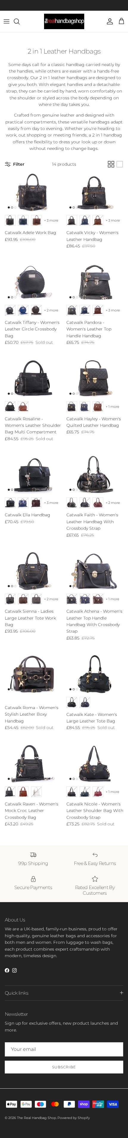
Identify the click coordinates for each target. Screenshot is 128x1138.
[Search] (19, 21)
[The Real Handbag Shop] (64, 21)
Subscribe (64, 1067)
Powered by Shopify (73, 1118)
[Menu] (6, 21)
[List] (119, 164)
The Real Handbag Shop (36, 1118)
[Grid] (111, 164)
